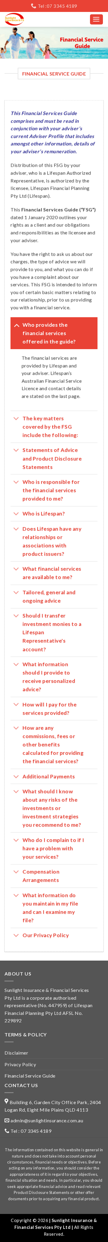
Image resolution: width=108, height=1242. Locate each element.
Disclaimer (16, 1052)
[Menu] (96, 19)
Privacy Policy (20, 1064)
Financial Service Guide (30, 1075)
